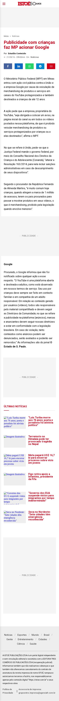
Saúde (33, 643)
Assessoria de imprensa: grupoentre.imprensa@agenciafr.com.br (37, 691)
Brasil (46, 634)
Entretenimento (25, 639)
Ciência (21, 643)
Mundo (35, 634)
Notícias (15, 36)
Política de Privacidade (8, 691)
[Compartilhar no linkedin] (19, 66)
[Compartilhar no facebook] (8, 66)
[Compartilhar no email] (51, 66)
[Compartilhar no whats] (29, 66)
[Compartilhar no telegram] (40, 66)
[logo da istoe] (29, 4)
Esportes (22, 634)
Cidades (42, 639)
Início (6, 36)
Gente (9, 639)
